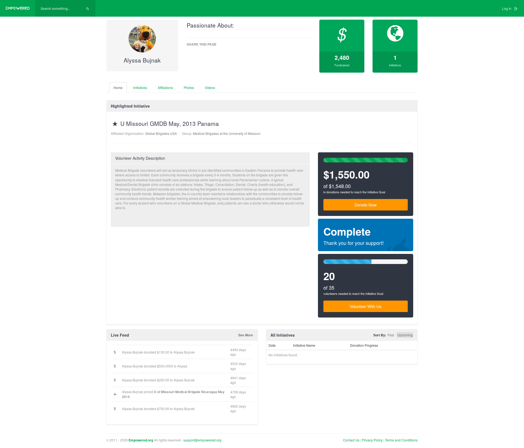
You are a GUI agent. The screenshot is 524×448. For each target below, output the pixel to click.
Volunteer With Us (366, 306)
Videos (210, 87)
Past (391, 335)
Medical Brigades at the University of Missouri (226, 133)
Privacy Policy (372, 440)
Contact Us (351, 440)
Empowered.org (141, 440)
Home (118, 87)
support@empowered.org (202, 440)
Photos (189, 87)
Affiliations (165, 87)
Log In (507, 8)
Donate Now (366, 204)
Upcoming (405, 335)
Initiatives (140, 87)
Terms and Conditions (401, 440)
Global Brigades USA (161, 133)
